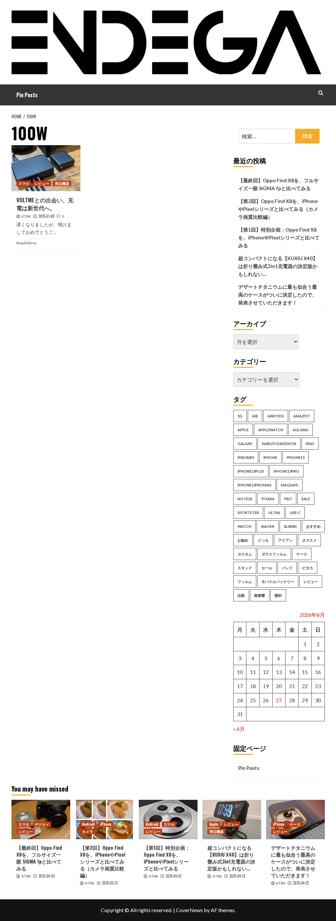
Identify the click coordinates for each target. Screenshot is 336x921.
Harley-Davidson (279, 443)
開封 (278, 595)
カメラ (87, 831)
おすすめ (313, 526)
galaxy (245, 443)
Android (88, 824)
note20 (245, 499)
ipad (310, 443)
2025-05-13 (109, 883)
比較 (241, 595)
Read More (26, 242)
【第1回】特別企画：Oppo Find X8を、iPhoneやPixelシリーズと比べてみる (279, 237)
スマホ (23, 183)
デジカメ (42, 824)
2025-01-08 (46, 216)
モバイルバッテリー (278, 581)
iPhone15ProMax (254, 485)
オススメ (309, 540)
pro (288, 499)
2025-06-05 (46, 876)
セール (267, 568)
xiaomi (267, 526)
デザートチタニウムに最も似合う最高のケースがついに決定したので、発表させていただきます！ (277, 294)
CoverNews (189, 910)
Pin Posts (27, 95)
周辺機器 (62, 183)
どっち (263, 540)
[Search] (321, 93)
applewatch (270, 430)
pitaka (268, 499)
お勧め (243, 540)
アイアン (285, 540)
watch (244, 526)
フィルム (245, 581)
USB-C (295, 512)
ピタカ (307, 568)
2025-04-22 (301, 883)
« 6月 (239, 729)
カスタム (245, 554)
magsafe (289, 485)
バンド (287, 568)
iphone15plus (251, 471)
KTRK (26, 216)
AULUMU (300, 430)
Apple (213, 824)
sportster (248, 512)
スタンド (245, 568)
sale (306, 499)
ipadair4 (246, 457)
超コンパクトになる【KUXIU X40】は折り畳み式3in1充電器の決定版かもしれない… (278, 266)
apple (243, 430)
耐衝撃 (259, 595)
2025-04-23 (237, 876)
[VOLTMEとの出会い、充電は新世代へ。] (45, 168)
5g (240, 416)
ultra (274, 512)
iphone (270, 457)
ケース (301, 554)
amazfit (301, 416)
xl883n (290, 526)
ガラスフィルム (274, 554)
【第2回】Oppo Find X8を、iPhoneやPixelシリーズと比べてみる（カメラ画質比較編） (278, 209)
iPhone (105, 824)
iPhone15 (295, 457)
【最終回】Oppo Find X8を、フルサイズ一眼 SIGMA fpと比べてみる (278, 184)
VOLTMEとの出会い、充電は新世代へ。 (45, 204)
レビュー (42, 183)
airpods (275, 416)
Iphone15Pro (286, 471)
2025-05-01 (173, 876)
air (255, 416)
